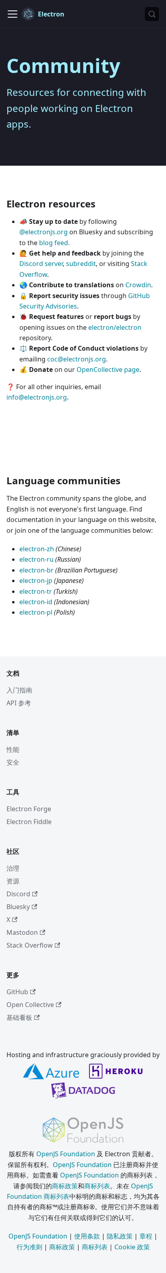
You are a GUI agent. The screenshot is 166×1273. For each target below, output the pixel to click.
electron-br (36, 570)
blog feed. (54, 242)
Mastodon (22, 932)
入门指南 (19, 690)
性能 (12, 749)
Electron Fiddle (29, 821)
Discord (18, 893)
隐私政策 (120, 1236)
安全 (12, 762)
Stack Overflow (29, 945)
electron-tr (35, 591)
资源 (12, 881)
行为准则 (29, 1247)
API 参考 (18, 702)
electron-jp (35, 580)
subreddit (81, 263)
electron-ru (36, 559)
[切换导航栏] (12, 14)
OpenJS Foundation (65, 1153)
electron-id (35, 601)
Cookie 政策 (132, 1247)
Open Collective (30, 1004)
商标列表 (97, 1186)
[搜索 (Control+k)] (152, 14)
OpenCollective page (108, 369)
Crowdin (138, 284)
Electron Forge (28, 808)
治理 (12, 868)
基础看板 (19, 1017)
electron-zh (36, 548)
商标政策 (65, 1186)
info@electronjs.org (36, 397)
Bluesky (18, 906)
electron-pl (35, 612)
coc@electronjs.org (76, 359)
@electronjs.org (43, 231)
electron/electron (114, 327)
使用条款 (87, 1236)
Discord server (41, 263)
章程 (145, 1236)
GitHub (17, 991)
